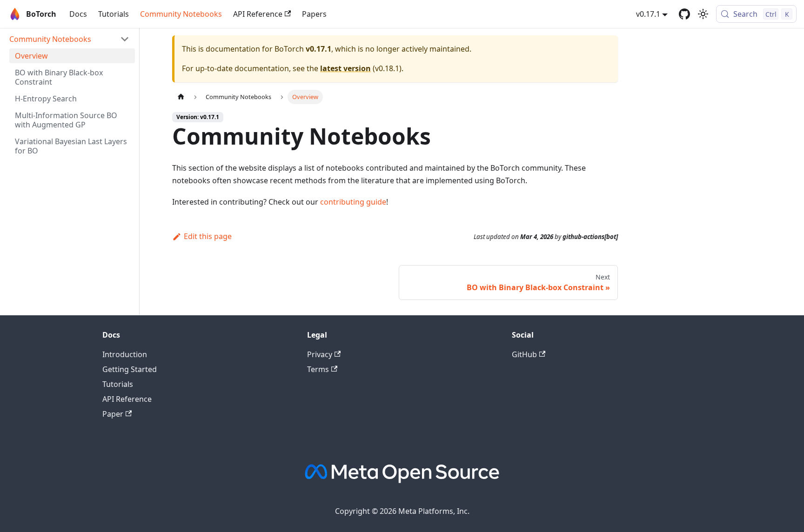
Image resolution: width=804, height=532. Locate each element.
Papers (314, 14)
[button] (69, 39)
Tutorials (113, 14)
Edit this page (208, 236)
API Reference (257, 14)
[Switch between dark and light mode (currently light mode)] (703, 14)
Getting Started (129, 369)
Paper (112, 414)
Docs (78, 14)
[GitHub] (684, 14)
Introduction (124, 354)
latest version (345, 68)
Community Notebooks (181, 14)
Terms (318, 369)
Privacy (319, 354)
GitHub (524, 354)
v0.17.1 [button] (648, 14)
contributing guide (353, 202)
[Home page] (181, 97)
